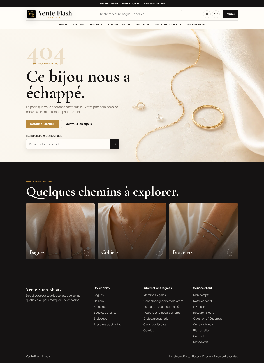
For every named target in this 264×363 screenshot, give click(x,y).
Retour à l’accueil (42, 124)
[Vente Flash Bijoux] (51, 14)
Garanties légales (154, 324)
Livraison (199, 307)
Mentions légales (154, 295)
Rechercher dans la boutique (44, 135)
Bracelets (96, 24)
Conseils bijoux (203, 324)
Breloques (142, 24)
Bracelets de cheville (168, 24)
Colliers (78, 24)
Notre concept (202, 301)
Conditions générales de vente (163, 301)
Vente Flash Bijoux (43, 289)
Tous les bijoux (196, 24)
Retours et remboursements (161, 313)
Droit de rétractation (156, 318)
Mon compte (201, 295)
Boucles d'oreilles (119, 24)
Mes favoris (200, 342)
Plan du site (201, 330)
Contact (198, 336)
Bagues (63, 24)
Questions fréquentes (207, 318)
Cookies (148, 330)
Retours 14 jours (203, 313)
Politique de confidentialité (161, 307)
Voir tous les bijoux (78, 124)
